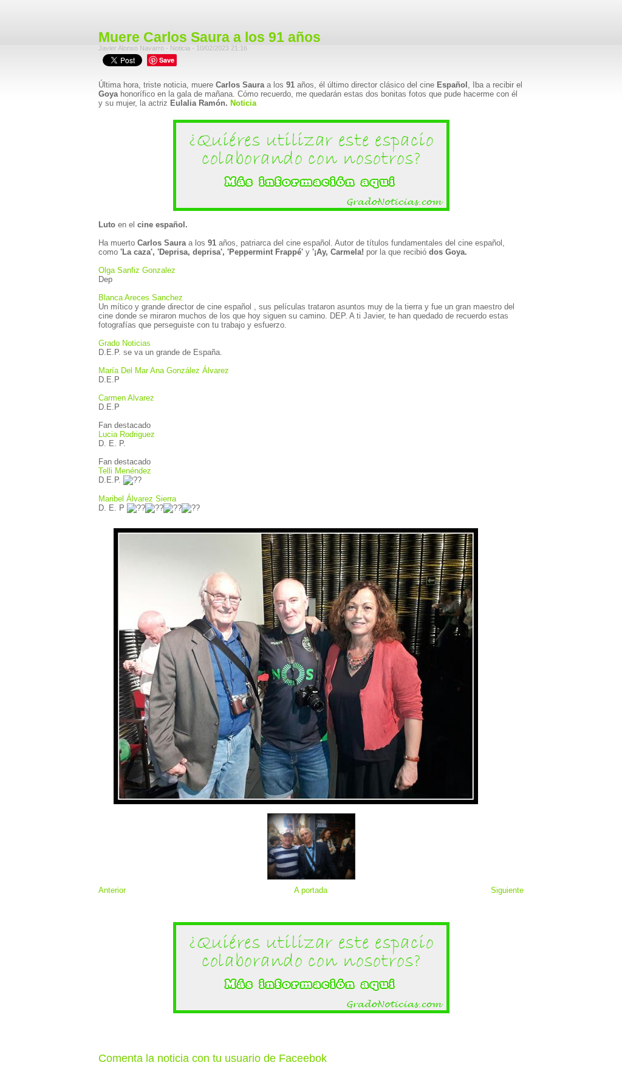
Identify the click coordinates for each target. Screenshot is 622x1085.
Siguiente (507, 890)
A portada (310, 890)
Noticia (243, 103)
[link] (137, 270)
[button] (311, 425)
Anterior (112, 890)
